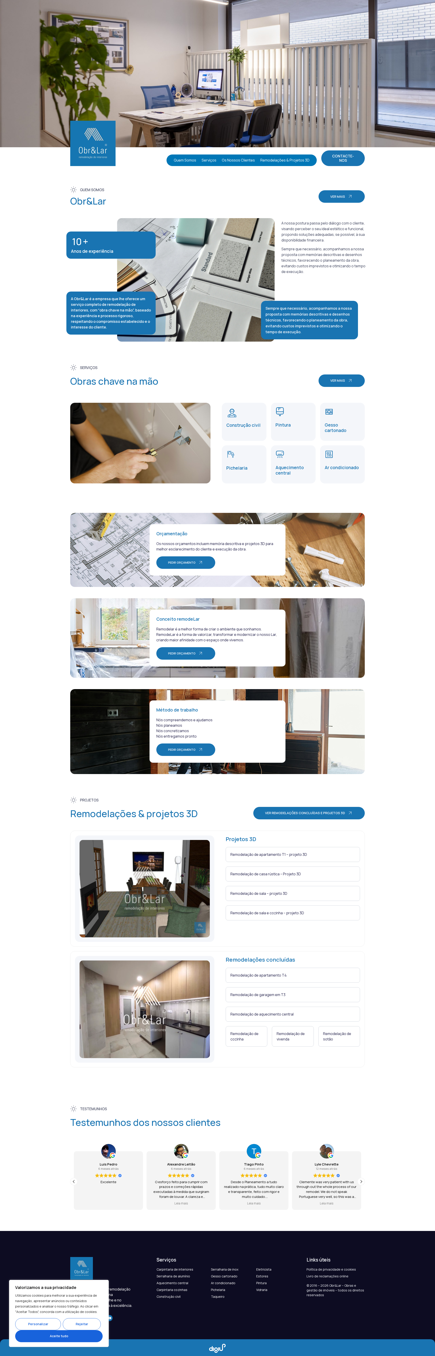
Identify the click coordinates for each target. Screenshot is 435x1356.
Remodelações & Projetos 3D (284, 160)
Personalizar (38, 1324)
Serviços (209, 160)
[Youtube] (109, 1318)
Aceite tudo (59, 1336)
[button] (361, 1181)
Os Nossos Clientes (238, 160)
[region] (59, 1313)
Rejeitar (82, 1324)
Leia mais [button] (108, 1203)
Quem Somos (185, 160)
